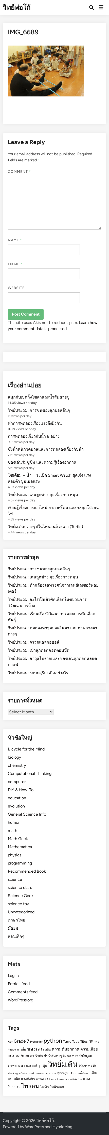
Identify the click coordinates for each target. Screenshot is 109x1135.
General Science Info (27, 814)
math (12, 830)
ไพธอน (30, 1086)
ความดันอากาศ (65, 1049)
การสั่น (21, 1049)
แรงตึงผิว (28, 1079)
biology (14, 757)
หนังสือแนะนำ (27, 1073)
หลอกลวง (41, 1073)
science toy (18, 903)
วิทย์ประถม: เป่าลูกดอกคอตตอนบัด (38, 650)
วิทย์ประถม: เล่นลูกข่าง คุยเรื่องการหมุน (43, 494)
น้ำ (45, 1056)
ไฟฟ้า (44, 1087)
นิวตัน (39, 1056)
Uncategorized (21, 912)
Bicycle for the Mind (26, 749)
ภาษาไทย (16, 920)
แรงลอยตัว (43, 1079)
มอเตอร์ (32, 1065)
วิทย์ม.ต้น (63, 1064)
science (15, 879)
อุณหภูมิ (62, 1073)
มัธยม (13, 928)
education (17, 798)
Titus (83, 1041)
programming (20, 863)
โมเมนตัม (14, 1087)
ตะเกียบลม (22, 1056)
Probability (36, 1041)
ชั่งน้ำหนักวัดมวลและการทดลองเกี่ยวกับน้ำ (46, 449)
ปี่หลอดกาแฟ (70, 1056)
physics (14, 855)
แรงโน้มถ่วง (75, 1079)
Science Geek (20, 895)
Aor (10, 1041)
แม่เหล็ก (14, 1079)
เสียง (94, 1073)
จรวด (11, 1056)
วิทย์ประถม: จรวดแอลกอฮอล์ (33, 642)
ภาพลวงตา (16, 1065)
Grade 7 (21, 1041)
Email (15, 264)
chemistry (17, 765)
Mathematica (20, 846)
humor (14, 822)
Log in (13, 975)
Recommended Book (27, 871)
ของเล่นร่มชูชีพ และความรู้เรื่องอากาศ (42, 462)
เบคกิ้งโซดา (82, 1073)
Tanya (67, 1041)
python (53, 1040)
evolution (16, 806)
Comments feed (23, 991)
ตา (32, 1056)
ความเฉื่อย (89, 1049)
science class (20, 887)
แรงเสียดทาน (59, 1079)
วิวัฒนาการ (85, 1066)
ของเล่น (35, 1049)
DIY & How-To (20, 789)
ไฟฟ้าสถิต (57, 1087)
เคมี (72, 1073)
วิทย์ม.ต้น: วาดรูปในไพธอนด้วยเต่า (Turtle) (45, 526)
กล (91, 1041)
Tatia (75, 1041)
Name (15, 240)
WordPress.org (20, 1000)
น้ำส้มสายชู (55, 1056)
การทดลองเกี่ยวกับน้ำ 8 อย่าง (34, 436)
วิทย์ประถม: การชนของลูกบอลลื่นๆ (39, 410)
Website (16, 288)
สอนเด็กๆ (16, 936)
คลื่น (48, 1049)
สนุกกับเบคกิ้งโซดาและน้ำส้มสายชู (38, 397)
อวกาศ (52, 1073)
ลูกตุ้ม (43, 1065)
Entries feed (19, 983)
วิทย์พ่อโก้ (17, 7)
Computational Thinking (29, 773)
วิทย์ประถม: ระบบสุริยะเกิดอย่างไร (38, 672)
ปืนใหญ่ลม (85, 1056)
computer (17, 781)
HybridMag (62, 1126)
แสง (86, 1078)
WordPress (34, 1126)
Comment (19, 171)
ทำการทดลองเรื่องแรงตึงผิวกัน (35, 423)
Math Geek (18, 838)
